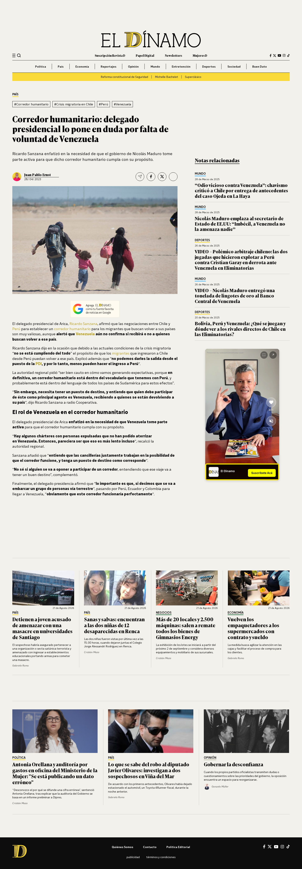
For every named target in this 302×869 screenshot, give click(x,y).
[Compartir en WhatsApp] (173, 176)
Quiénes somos (122, 847)
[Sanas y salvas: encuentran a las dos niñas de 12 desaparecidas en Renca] (115, 587)
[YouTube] (279, 55)
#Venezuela (122, 104)
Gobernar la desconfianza (233, 764)
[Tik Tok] (288, 846)
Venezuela (85, 334)
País (60, 66)
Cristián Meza (91, 652)
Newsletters (173, 55)
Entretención (181, 66)
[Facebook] (270, 55)
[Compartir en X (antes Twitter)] (162, 176)
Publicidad (133, 857)
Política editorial (178, 847)
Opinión (133, 66)
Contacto (150, 847)
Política (40, 66)
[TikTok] (288, 55)
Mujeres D (200, 55)
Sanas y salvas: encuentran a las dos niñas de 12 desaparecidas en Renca (114, 625)
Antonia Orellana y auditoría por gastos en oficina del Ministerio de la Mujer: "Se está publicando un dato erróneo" (54, 773)
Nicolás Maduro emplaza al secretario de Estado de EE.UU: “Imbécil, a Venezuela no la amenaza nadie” (240, 224)
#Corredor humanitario (31, 104)
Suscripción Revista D (110, 55)
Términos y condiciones (160, 857)
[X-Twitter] (274, 55)
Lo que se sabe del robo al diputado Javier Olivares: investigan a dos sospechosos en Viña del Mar (148, 770)
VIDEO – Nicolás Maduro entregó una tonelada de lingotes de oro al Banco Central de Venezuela (235, 295)
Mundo (155, 66)
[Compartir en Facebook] (151, 176)
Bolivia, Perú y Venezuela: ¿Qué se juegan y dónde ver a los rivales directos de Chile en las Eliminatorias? (240, 329)
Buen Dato (259, 66)
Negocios (164, 612)
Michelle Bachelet (166, 76)
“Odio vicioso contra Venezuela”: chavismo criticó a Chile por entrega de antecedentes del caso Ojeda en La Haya (241, 190)
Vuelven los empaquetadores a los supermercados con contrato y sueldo (253, 627)
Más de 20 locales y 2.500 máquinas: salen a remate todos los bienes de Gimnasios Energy (185, 627)
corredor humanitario (72, 328)
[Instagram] (284, 55)
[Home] (151, 38)
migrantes (120, 353)
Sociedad (234, 66)
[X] (270, 846)
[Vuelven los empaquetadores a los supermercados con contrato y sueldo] (259, 587)
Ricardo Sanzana (83, 323)
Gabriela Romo (20, 665)
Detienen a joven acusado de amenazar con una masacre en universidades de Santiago (42, 627)
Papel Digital (145, 55)
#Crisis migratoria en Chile (73, 104)
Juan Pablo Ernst (37, 174)
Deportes (209, 66)
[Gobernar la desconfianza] (247, 731)
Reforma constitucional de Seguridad (124, 76)
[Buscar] (19, 55)
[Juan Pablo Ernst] (16, 176)
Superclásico (193, 76)
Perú (16, 328)
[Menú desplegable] (13, 55)
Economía (82, 66)
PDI (39, 363)
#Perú (103, 104)
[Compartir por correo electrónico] (140, 176)
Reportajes (108, 66)
